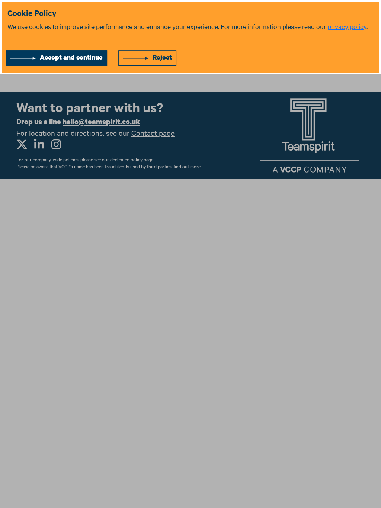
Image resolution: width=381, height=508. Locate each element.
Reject (162, 57)
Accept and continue (71, 57)
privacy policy (346, 26)
